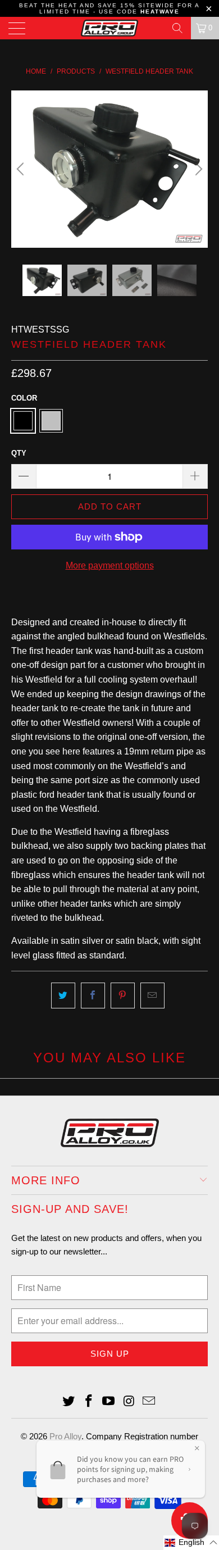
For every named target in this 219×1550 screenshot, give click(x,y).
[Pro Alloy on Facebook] (88, 1402)
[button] (191, 1542)
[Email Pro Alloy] (149, 1402)
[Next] (197, 169)
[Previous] (22, 169)
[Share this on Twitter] (63, 995)
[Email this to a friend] (152, 995)
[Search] (177, 28)
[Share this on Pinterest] (123, 995)
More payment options (110, 565)
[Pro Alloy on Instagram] (129, 1402)
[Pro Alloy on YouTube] (109, 1402)
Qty (18, 453)
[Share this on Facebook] (93, 995)
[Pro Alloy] (110, 28)
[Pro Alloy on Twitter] (69, 1402)
